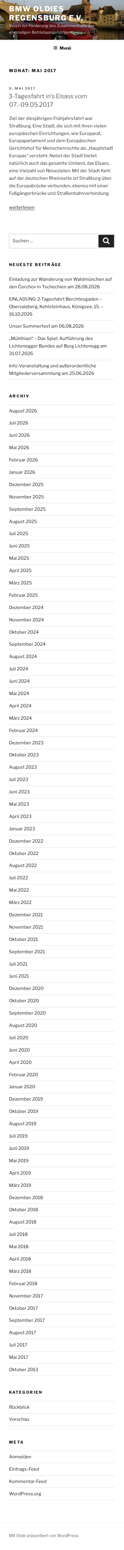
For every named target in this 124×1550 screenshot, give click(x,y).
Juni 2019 (19, 1148)
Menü (65, 48)
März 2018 (20, 1271)
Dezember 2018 (26, 1197)
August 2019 (22, 1123)
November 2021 (26, 927)
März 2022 (20, 902)
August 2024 (23, 656)
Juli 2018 (18, 1234)
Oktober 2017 (23, 1308)
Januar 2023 (22, 829)
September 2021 (27, 951)
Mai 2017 (18, 1357)
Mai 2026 (19, 447)
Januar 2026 (22, 472)
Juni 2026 (19, 435)
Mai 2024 (19, 693)
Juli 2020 (18, 1037)
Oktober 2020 (24, 1000)
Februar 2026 (23, 460)
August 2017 (22, 1332)
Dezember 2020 (26, 988)
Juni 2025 (19, 546)
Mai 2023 (19, 804)
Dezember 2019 (26, 1099)
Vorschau (19, 1419)
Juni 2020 (19, 1050)
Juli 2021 (18, 964)
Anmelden (20, 1457)
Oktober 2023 (24, 755)
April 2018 (20, 1259)
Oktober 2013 (23, 1369)
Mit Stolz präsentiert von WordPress (44, 1535)
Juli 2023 (18, 779)
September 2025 (27, 509)
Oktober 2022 (24, 853)
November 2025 (26, 497)
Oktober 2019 (23, 1111)
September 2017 (27, 1320)
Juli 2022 (18, 878)
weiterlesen (22, 207)
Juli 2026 (18, 423)
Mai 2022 (19, 890)
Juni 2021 (19, 976)
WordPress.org (25, 1493)
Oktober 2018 (23, 1209)
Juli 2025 (18, 533)
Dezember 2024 (26, 607)
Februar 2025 (23, 595)
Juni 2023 (19, 792)
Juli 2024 (18, 669)
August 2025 (23, 521)
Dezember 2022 (26, 841)
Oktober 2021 (23, 939)
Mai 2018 (19, 1246)
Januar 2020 (22, 1086)
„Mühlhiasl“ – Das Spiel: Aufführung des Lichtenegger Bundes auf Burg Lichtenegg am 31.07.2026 (58, 346)
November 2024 (26, 620)
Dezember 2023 (26, 743)
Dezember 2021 (26, 914)
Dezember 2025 (26, 484)
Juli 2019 (18, 1136)
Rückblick (19, 1407)
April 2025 (20, 570)
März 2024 (20, 718)
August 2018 (22, 1222)
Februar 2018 (23, 1283)
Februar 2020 (23, 1074)
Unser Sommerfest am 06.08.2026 (46, 326)
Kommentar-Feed (28, 1481)
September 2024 (27, 644)
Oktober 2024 (24, 632)
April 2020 (20, 1062)
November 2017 (26, 1296)
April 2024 (20, 706)
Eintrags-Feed (24, 1469)
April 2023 (20, 816)
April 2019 (20, 1173)
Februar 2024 (23, 730)
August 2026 (23, 411)
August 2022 (23, 865)
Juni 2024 (19, 681)
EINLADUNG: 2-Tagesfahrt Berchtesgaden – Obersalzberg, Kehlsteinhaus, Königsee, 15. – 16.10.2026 (56, 306)
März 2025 (20, 583)
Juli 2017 (18, 1345)
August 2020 (23, 1025)
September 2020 (27, 1013)
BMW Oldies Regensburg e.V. (46, 13)
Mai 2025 (19, 558)
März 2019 (20, 1185)
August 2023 (23, 767)
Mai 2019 (19, 1160)
